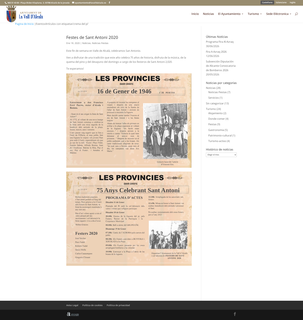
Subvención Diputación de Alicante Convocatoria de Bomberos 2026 (221, 66)
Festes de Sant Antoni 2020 (92, 37)
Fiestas (212, 124)
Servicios (213, 97)
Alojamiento (215, 113)
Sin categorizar (215, 103)
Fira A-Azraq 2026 (216, 51)
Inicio (195, 14)
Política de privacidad (118, 305)
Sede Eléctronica (277, 14)
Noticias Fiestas (100, 43)
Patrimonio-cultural (220, 135)
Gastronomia (216, 130)
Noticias (208, 14)
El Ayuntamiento (229, 14)
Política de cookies (92, 305)
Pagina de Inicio (24, 24)
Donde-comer (216, 118)
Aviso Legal (72, 305)
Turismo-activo (217, 141)
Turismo (253, 14)
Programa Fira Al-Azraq (220, 41)
